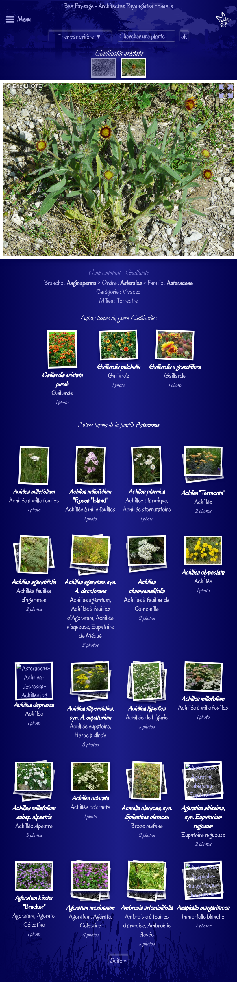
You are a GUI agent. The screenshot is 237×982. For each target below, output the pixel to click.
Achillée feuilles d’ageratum (34, 590)
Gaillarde (62, 384)
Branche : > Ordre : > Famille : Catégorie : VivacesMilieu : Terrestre (119, 497)
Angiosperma (82, 282)
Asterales (131, 282)
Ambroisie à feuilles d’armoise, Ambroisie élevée (147, 921)
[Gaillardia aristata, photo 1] (104, 75)
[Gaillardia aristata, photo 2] (132, 75)
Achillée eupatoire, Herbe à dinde (90, 722)
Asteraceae (180, 282)
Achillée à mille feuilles (34, 496)
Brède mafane (147, 816)
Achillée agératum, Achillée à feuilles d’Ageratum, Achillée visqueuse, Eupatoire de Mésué (90, 608)
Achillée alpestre (33, 816)
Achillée (203, 497)
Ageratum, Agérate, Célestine (34, 911)
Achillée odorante (90, 802)
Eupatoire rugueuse (203, 821)
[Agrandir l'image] (118, 84)
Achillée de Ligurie (147, 713)
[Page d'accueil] (223, 21)
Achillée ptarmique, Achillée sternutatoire (147, 500)
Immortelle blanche (203, 912)
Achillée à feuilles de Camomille (147, 595)
